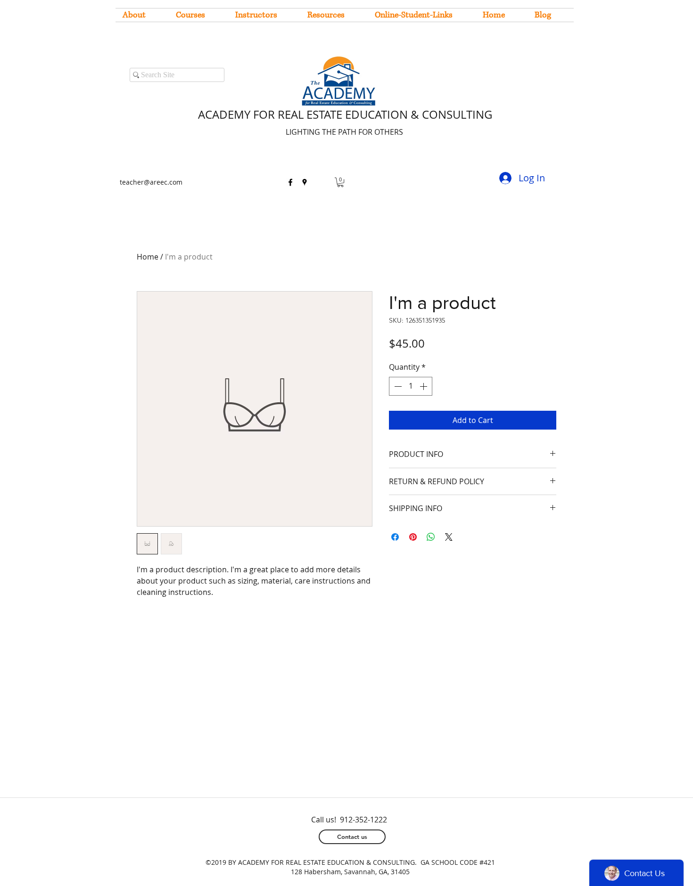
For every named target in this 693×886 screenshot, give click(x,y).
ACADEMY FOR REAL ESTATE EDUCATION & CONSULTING (345, 114)
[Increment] (424, 386)
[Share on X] (448, 537)
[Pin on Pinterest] (413, 537)
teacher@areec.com (151, 182)
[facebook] (290, 182)
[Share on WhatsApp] (431, 537)
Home (147, 257)
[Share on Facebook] (395, 537)
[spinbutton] (411, 386)
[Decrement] (397, 386)
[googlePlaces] (304, 182)
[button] (340, 182)
